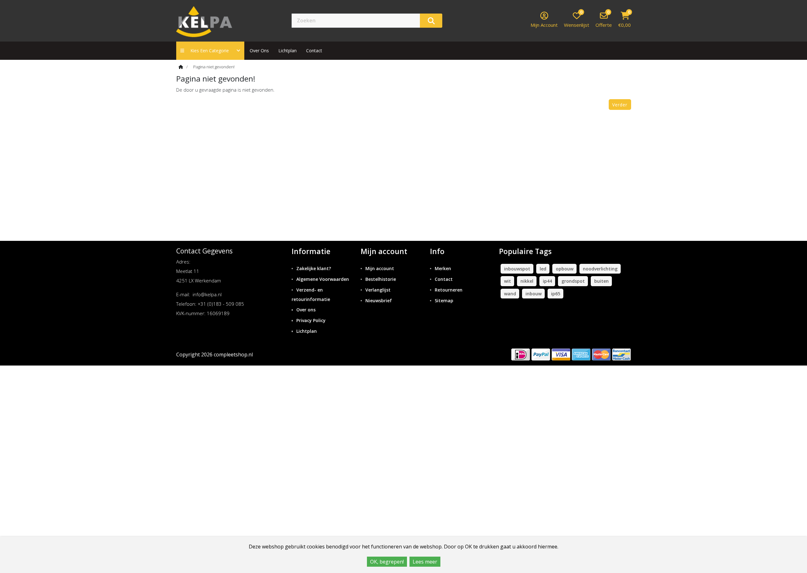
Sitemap (444, 301)
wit (507, 281)
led (543, 269)
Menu (465, 20)
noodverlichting (600, 269)
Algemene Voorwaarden (322, 279)
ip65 (555, 294)
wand (510, 294)
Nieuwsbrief (378, 301)
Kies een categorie (211, 51)
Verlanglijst (378, 290)
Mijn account (379, 268)
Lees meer (425, 561)
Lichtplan (287, 51)
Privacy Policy (311, 320)
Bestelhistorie (380, 279)
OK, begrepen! (387, 561)
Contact (444, 279)
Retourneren (448, 290)
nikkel (526, 281)
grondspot (573, 281)
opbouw (564, 269)
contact (314, 51)
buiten (601, 281)
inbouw (533, 294)
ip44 (547, 281)
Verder (619, 105)
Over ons (259, 51)
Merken (443, 268)
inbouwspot (517, 269)
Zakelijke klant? (313, 268)
